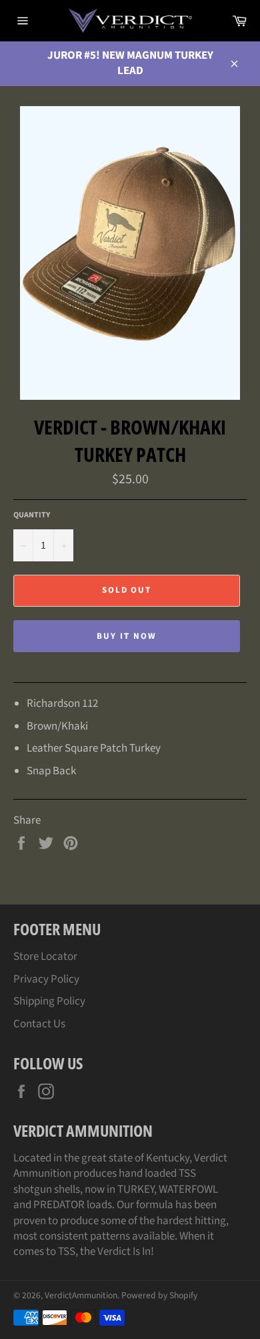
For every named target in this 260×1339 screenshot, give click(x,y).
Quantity (31, 515)
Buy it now (127, 636)
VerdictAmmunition (81, 1295)
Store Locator (45, 957)
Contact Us (39, 1024)
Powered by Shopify (159, 1295)
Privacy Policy (46, 979)
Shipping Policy (49, 1001)
